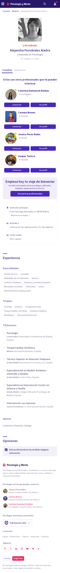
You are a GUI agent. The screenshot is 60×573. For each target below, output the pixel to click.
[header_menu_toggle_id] (3, 4)
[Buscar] (45, 4)
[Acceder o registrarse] (55, 4)
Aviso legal (17, 568)
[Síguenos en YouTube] (27, 548)
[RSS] (38, 548)
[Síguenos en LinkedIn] (16, 548)
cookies (37, 568)
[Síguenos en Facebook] (5, 548)
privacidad (27, 568)
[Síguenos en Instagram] (22, 548)
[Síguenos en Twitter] (10, 548)
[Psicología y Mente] (18, 4)
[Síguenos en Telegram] (33, 548)
